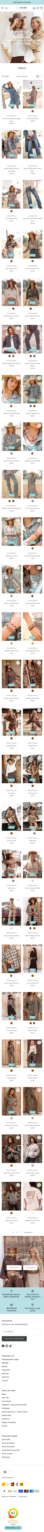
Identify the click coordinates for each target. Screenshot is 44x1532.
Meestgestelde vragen (10, 1359)
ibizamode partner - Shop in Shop (14, 1412)
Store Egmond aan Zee (10, 1450)
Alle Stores (6, 1457)
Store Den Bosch (8, 1443)
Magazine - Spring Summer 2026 (14, 1405)
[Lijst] (40, 76)
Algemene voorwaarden (9, 1496)
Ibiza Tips (5, 1398)
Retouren (5, 1373)
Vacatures (5, 1419)
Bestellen (5, 1363)
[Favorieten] (37, 8)
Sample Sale (6, 1415)
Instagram (14, 1267)
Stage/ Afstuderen (9, 1422)
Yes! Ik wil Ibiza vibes (14, 1338)
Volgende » (28, 1232)
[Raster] (37, 76)
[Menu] (2, 8)
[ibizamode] (21, 8)
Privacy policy (23, 1496)
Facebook (30, 1267)
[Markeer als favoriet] (18, 83)
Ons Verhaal (6, 1401)
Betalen (4, 1366)
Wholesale (5, 1408)
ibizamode (10, 1477)
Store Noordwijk (8, 1447)
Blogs (4, 1394)
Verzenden (6, 1370)
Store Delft (6, 1439)
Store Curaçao (7, 1454)
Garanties (5, 1377)
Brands (4, 1426)
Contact (5, 1381)
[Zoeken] (7, 8)
